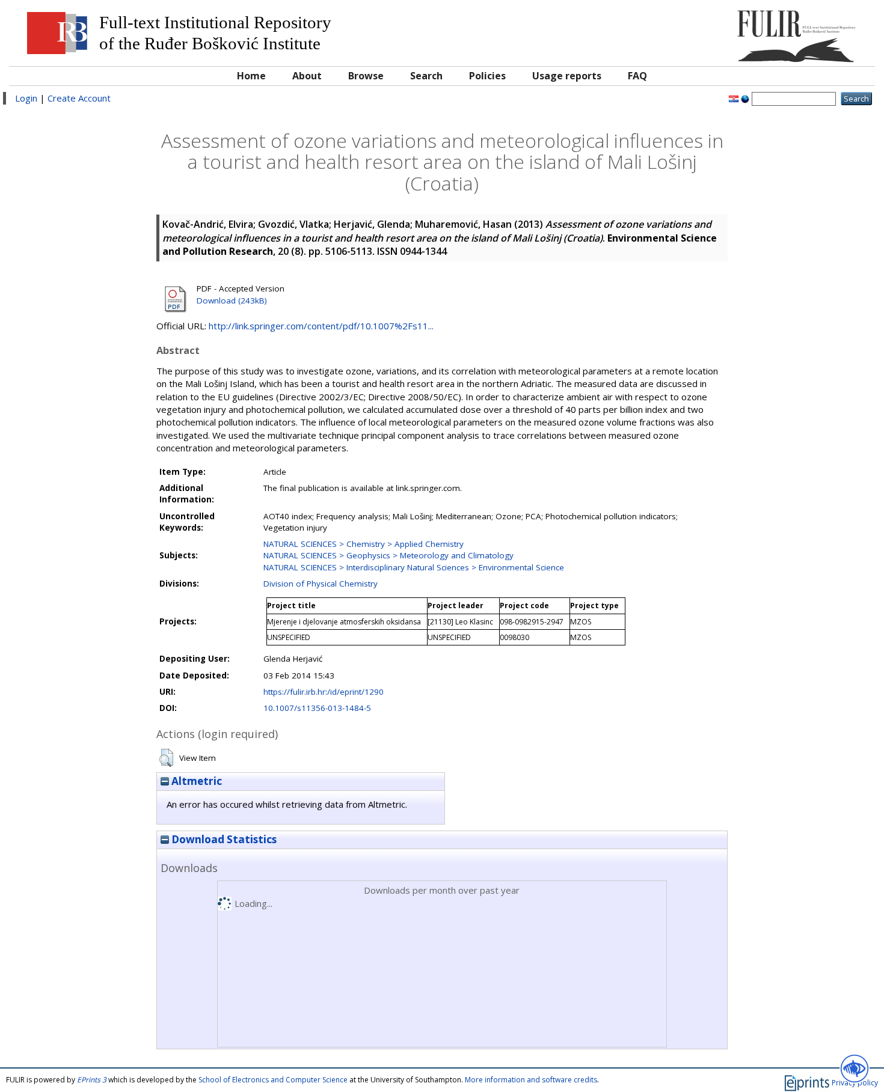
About (307, 75)
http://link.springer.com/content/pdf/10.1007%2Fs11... (321, 326)
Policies (487, 75)
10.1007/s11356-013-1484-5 (317, 708)
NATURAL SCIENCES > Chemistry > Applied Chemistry (363, 543)
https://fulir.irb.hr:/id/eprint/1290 (323, 691)
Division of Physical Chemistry (320, 583)
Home (251, 75)
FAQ (637, 75)
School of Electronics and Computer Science (273, 1080)
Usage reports (566, 75)
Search (426, 75)
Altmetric (195, 781)
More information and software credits (531, 1080)
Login (26, 98)
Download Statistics (223, 839)
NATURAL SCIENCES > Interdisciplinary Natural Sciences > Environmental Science (413, 567)
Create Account (79, 98)
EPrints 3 (91, 1080)
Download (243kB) (232, 300)
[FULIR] (760, 31)
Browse (366, 75)
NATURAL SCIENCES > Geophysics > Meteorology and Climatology (388, 555)
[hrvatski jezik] (733, 98)
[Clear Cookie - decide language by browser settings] (745, 98)
